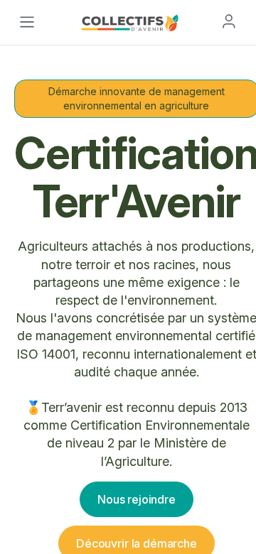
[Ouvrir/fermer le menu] (27, 22)
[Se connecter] (229, 21)
